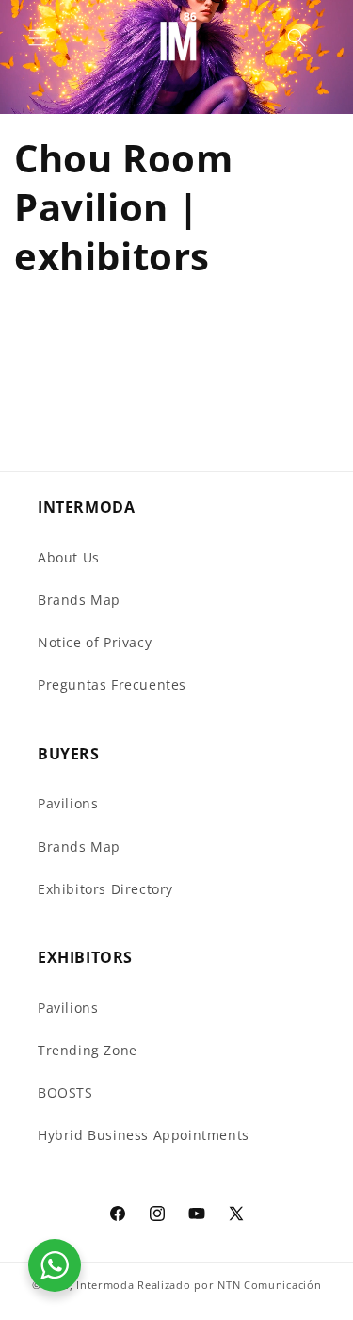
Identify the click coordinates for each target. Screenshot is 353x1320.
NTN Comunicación (269, 1285)
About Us (69, 557)
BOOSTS (65, 1092)
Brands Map (79, 600)
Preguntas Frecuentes (112, 684)
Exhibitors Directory (105, 889)
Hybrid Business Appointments (143, 1135)
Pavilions (68, 803)
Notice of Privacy (95, 642)
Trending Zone (87, 1050)
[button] (37, 37)
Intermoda (105, 1285)
